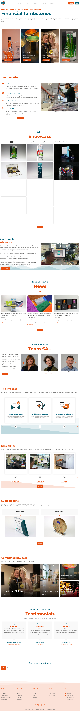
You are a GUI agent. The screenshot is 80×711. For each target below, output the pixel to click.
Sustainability (19, 695)
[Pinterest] (42, 705)
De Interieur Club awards (14, 591)
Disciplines (19, 697)
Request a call (52, 695)
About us (43, 3)
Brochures (35, 697)
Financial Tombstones (5, 691)
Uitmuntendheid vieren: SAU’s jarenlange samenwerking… (68, 590)
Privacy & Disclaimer (51, 709)
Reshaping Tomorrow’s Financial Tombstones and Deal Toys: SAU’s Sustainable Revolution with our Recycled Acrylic (39, 315)
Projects (35, 3)
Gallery (34, 695)
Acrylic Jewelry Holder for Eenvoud (50, 591)
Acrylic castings (4, 699)
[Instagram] (35, 705)
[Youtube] (40, 705)
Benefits (18, 693)
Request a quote (52, 691)
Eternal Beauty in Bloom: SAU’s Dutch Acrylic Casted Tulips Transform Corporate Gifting (66, 314)
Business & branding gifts (6, 697)
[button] (23, 363)
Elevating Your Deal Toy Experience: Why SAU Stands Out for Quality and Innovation (13, 314)
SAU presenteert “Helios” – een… (69, 575)
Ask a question (52, 693)
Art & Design (3, 693)
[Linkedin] (45, 705)
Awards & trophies (4, 695)
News (27, 3)
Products (20, 3)
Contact (52, 3)
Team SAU (19, 691)
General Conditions (40, 709)
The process (19, 699)
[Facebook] (38, 705)
